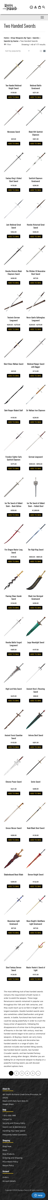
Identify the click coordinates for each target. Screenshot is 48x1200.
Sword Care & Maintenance (14, 1127)
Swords (36, 38)
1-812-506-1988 (9, 1115)
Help (32, 7)
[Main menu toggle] (42, 17)
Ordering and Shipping (12, 1158)
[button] (43, 7)
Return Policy (8, 1165)
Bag (40, 7)
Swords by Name (11, 41)
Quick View (13, 81)
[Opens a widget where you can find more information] (38, 1195)
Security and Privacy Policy (14, 1123)
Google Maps (8, 1104)
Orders (6, 1177)
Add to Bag (13, 97)
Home (6, 38)
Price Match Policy (10, 1161)
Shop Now (7, 1146)
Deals (5, 1150)
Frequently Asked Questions (15, 1134)
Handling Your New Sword (14, 1131)
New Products (8, 1154)
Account (36, 7)
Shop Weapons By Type (21, 38)
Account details (9, 1181)
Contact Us (7, 1119)
